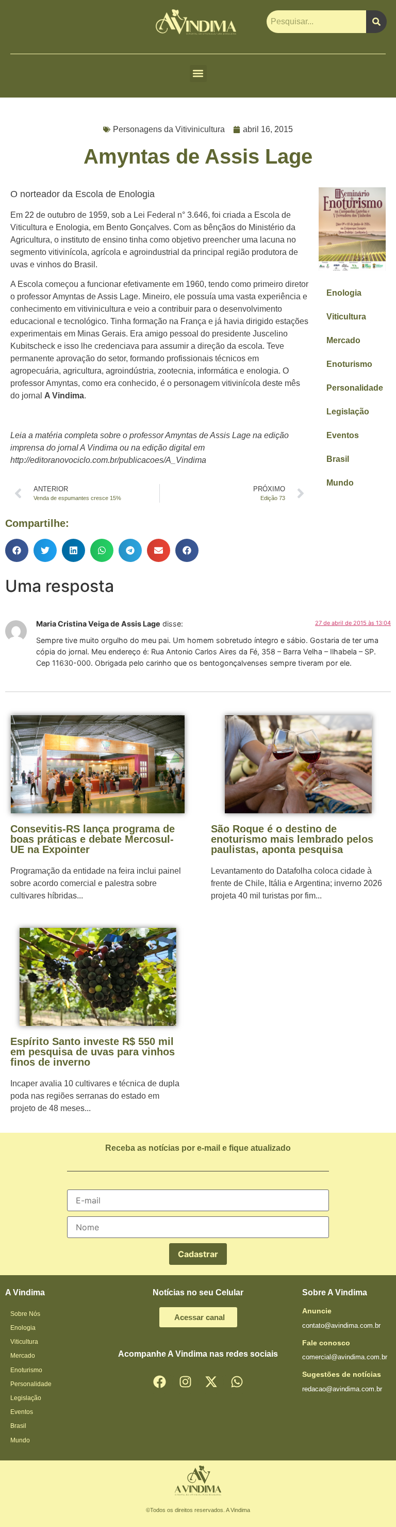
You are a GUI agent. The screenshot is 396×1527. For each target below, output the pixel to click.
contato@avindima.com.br (341, 1325)
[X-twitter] (211, 1382)
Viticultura (346, 316)
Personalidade (354, 387)
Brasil (337, 459)
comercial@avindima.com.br (344, 1357)
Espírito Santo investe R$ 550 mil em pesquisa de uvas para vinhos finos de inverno (92, 1052)
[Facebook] (159, 1382)
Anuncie (317, 1311)
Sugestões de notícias (341, 1374)
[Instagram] (185, 1382)
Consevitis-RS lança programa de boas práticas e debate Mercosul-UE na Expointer (92, 839)
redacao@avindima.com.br (342, 1389)
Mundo (340, 482)
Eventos (342, 435)
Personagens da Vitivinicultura (169, 129)
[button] (198, 73)
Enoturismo (349, 364)
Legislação (347, 411)
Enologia (343, 292)
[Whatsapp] (237, 1382)
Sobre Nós (25, 1313)
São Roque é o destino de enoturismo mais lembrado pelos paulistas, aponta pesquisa (292, 839)
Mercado (343, 340)
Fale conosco (326, 1343)
